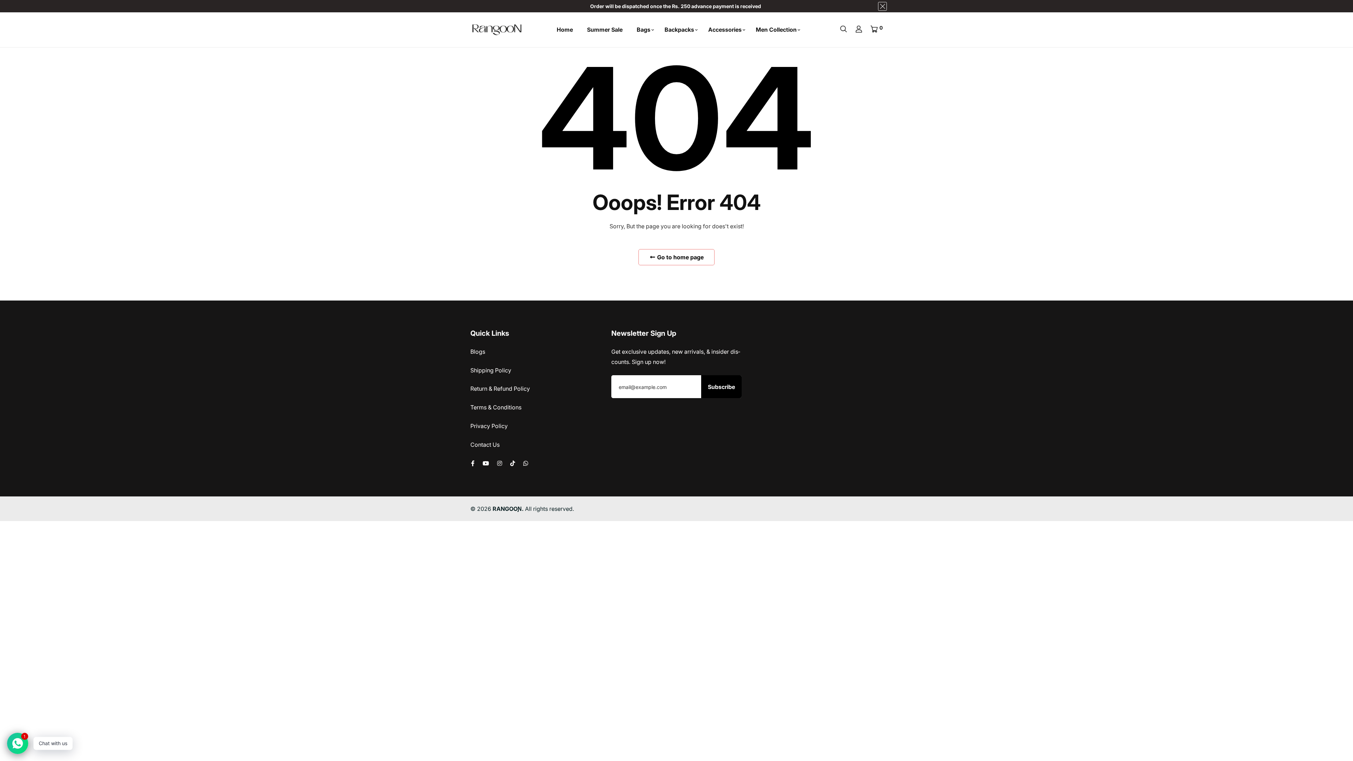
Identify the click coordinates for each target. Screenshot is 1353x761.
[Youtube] (486, 463)
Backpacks (679, 29)
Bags (643, 29)
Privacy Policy (489, 425)
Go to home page (680, 257)
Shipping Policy (490, 370)
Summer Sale (605, 29)
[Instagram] (499, 463)
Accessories (725, 29)
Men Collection (776, 29)
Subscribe (721, 386)
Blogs (477, 351)
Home (565, 29)
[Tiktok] (512, 463)
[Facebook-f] (472, 463)
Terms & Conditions (495, 407)
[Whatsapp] (526, 463)
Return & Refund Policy (500, 388)
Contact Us (485, 444)
